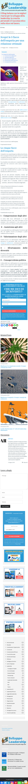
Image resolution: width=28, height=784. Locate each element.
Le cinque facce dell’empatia (8, 54)
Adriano (10, 438)
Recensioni (9, 705)
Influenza (9, 659)
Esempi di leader (11, 673)
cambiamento (9, 243)
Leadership (9, 666)
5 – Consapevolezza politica (9, 61)
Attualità (9, 645)
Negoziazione (10, 701)
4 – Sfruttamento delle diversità (10, 60)
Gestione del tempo (11, 656)
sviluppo (3, 243)
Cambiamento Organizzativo (13, 647)
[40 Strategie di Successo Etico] (14, 632)
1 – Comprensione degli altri (9, 55)
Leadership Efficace (11, 691)
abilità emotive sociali (6, 117)
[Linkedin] (7, 325)
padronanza (22, 102)
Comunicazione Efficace (12, 652)
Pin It (19, 329)
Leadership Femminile (12, 680)
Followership (10, 675)
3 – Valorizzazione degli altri (9, 58)
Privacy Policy (8, 318)
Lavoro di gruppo (10, 663)
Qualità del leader (11, 703)
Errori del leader (11, 670)
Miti (8, 682)
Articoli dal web (10, 642)
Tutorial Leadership (11, 712)
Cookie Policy (10, 728)
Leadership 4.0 (10, 689)
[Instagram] (9, 325)
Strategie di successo (11, 710)
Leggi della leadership (11, 694)
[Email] (17, 325)
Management (10, 696)
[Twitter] (4, 325)
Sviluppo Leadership (18, 779)
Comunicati (9, 649)
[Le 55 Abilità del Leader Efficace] (14, 615)
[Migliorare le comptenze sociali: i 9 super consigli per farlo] (14, 350)
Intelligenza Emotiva (13, 47)
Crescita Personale (11, 654)
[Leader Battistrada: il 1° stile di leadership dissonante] (14, 413)
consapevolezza (12, 102)
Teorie (8, 687)
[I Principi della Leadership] (14, 580)
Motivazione (10, 698)
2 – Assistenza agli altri (8, 57)
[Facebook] (2, 325)
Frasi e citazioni (10, 677)
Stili (8, 684)
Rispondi (25, 462)
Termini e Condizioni (6, 730)
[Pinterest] (12, 325)
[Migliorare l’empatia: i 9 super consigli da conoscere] (14, 382)
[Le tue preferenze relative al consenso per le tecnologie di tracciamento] (25, 781)
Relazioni (9, 708)
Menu (3, 27)
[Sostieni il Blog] (14, 562)
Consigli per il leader (12, 668)
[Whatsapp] (14, 325)
